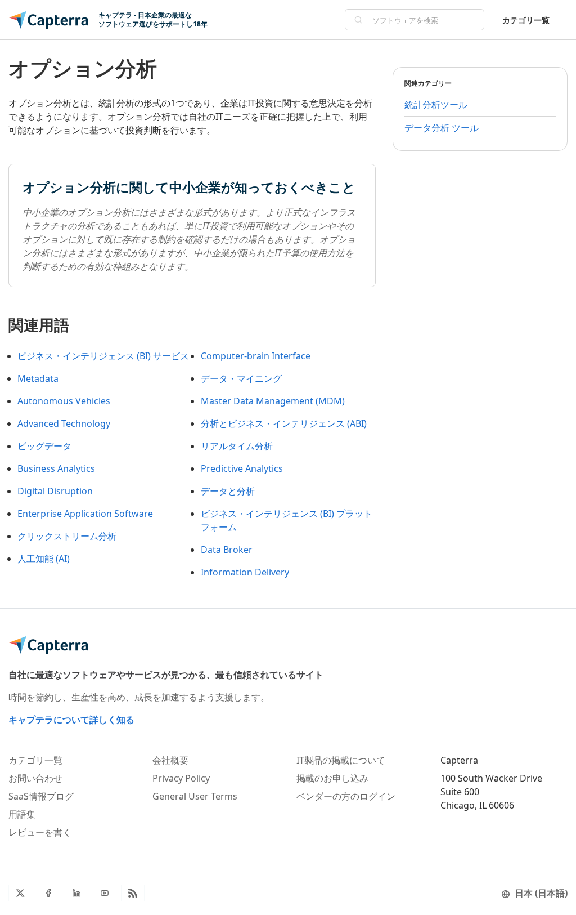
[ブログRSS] (133, 893)
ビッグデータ (44, 446)
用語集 (21, 814)
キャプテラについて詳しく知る (71, 719)
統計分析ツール (435, 105)
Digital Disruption (55, 491)
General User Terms (194, 796)
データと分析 (228, 491)
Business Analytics (56, 468)
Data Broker (227, 549)
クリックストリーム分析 (66, 536)
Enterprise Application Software (85, 513)
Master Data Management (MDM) (273, 401)
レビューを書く (39, 832)
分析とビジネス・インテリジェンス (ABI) (284, 423)
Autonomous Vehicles (63, 401)
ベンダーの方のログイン (345, 796)
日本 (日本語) (541, 893)
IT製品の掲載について (340, 760)
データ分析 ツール (441, 128)
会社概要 (170, 760)
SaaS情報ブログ (41, 796)
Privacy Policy (181, 778)
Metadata (37, 378)
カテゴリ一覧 (526, 20)
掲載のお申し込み (332, 778)
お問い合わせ (35, 778)
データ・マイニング (241, 378)
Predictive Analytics (242, 468)
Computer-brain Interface (255, 356)
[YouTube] (104, 893)
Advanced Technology (63, 423)
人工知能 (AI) (43, 558)
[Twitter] (20, 893)
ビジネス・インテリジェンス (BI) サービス (103, 356)
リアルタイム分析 (237, 446)
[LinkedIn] (76, 893)
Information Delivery (245, 572)
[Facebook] (48, 893)
